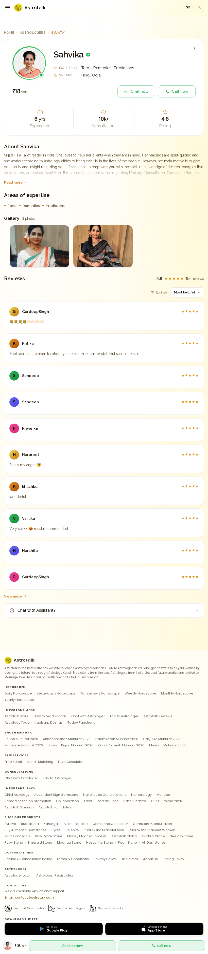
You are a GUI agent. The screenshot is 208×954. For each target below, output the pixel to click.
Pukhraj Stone (153, 836)
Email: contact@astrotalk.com (29, 897)
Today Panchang (81, 722)
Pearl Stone (127, 842)
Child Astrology (17, 794)
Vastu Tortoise (76, 823)
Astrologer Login (18, 875)
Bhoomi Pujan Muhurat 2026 (70, 745)
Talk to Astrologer (124, 716)
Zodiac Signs (107, 801)
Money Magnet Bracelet (87, 836)
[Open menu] (7, 7)
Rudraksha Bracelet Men (104, 830)
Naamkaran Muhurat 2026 (116, 739)
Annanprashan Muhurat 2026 (67, 739)
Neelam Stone (181, 836)
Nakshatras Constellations (104, 794)
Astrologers (33, 32)
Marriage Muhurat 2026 (24, 745)
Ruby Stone (14, 842)
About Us (150, 859)
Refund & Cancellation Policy (28, 859)
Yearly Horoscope (19, 699)
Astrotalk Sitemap (19, 807)
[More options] (194, 48)
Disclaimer (129, 859)
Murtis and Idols (17, 836)
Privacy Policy (105, 859)
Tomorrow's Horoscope (100, 693)
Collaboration (67, 801)
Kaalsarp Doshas (48, 722)
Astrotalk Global (124, 836)
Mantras (163, 794)
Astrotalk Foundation (55, 807)
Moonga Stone (69, 842)
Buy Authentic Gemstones (26, 830)
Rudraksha (30, 823)
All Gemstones (154, 842)
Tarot (88, 801)
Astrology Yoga (17, 722)
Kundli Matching (40, 761)
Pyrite (56, 830)
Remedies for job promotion (28, 801)
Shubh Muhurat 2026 (21, 739)
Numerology (141, 794)
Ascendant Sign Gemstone (56, 794)
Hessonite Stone (99, 842)
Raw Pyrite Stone (48, 836)
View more (13, 596)
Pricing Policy (173, 859)
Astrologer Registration (55, 875)
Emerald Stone (40, 842)
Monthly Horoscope (177, 693)
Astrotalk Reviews (157, 716)
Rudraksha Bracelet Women (152, 830)
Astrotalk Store (17, 716)
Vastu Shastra (134, 801)
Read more (13, 182)
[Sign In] (199, 7)
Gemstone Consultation (152, 823)
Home (9, 32)
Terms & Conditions (73, 859)
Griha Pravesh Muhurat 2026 (121, 745)
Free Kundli (14, 761)
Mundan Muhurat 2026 (167, 745)
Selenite (72, 830)
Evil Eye (10, 823)
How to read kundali (49, 716)
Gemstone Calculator (110, 823)
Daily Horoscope (18, 693)
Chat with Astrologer (88, 716)
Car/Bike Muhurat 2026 (162, 739)
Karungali (51, 823)
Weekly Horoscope (140, 693)
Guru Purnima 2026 (166, 801)
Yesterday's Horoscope (56, 693)
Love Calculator (71, 761)
